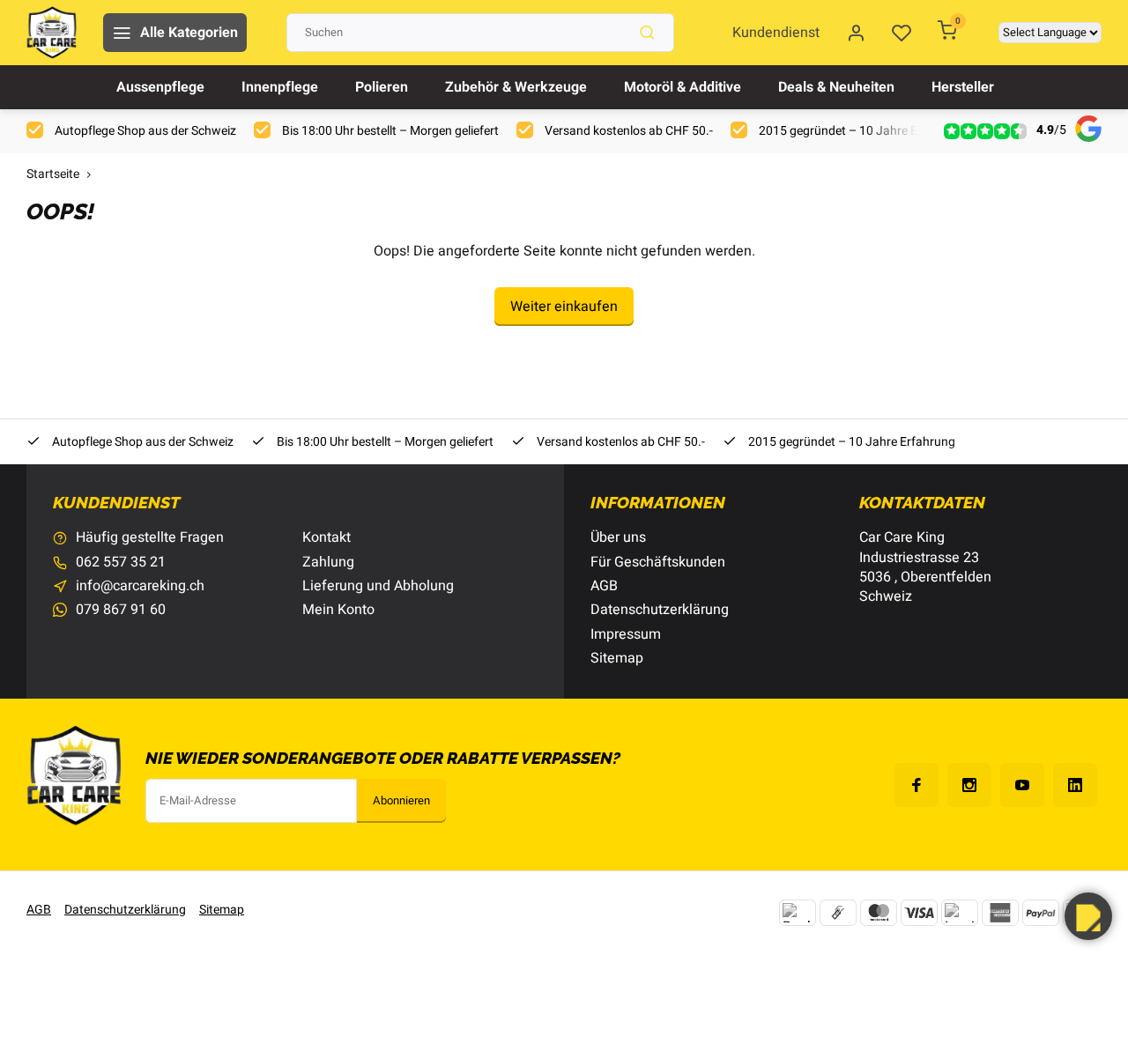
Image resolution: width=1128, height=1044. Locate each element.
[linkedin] (1075, 785)
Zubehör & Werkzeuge (516, 87)
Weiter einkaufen (564, 306)
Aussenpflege (160, 87)
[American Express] (1000, 913)
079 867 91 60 (121, 609)
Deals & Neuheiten (836, 87)
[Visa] (919, 913)
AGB (604, 586)
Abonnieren (401, 801)
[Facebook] (916, 785)
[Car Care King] (51, 32)
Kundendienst (776, 32)
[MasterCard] (878, 913)
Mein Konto (338, 609)
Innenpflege (279, 87)
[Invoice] (959, 913)
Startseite (52, 175)
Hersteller (962, 87)
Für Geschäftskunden (657, 562)
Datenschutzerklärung (659, 609)
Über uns (618, 537)
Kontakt (326, 537)
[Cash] (838, 913)
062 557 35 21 (121, 562)
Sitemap (616, 658)
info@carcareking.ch (140, 586)
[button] (1088, 916)
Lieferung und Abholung (378, 586)
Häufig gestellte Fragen (150, 537)
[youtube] (1022, 785)
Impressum (625, 634)
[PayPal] (1040, 913)
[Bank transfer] (797, 913)
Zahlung (328, 562)
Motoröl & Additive (682, 87)
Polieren (381, 87)
